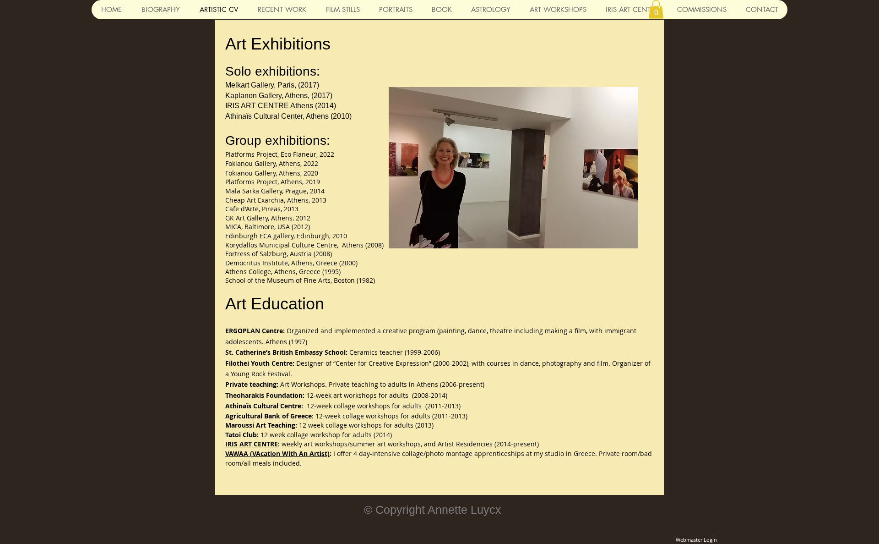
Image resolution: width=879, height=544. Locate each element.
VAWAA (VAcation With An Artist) (277, 453)
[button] (656, 9)
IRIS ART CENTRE (251, 444)
